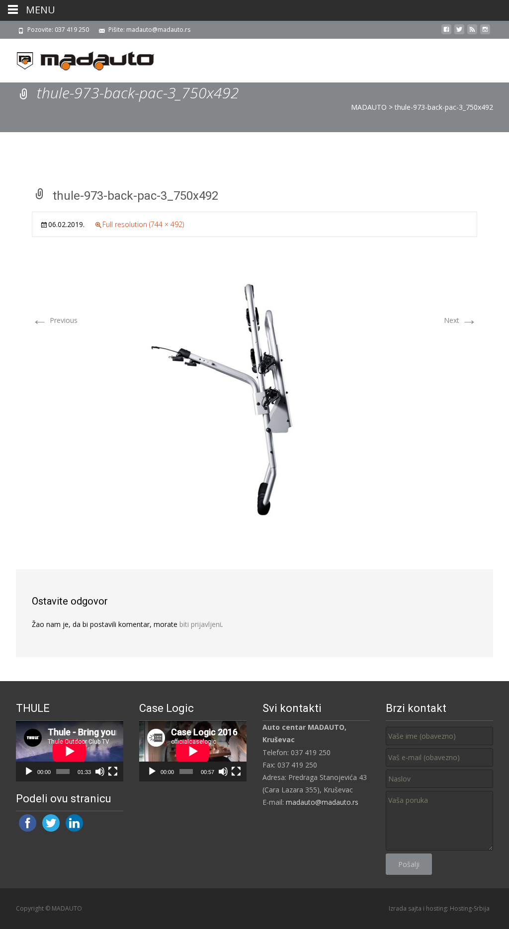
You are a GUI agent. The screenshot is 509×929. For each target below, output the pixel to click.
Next (460, 320)
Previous (55, 320)
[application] (69, 751)
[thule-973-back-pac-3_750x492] (254, 397)
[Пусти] (29, 771)
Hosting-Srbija (470, 908)
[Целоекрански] (113, 771)
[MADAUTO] (77, 58)
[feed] (472, 33)
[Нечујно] (100, 771)
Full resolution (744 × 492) (143, 224)
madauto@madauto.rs (322, 802)
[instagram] (485, 33)
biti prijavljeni (200, 624)
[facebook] (446, 33)
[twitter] (459, 33)
